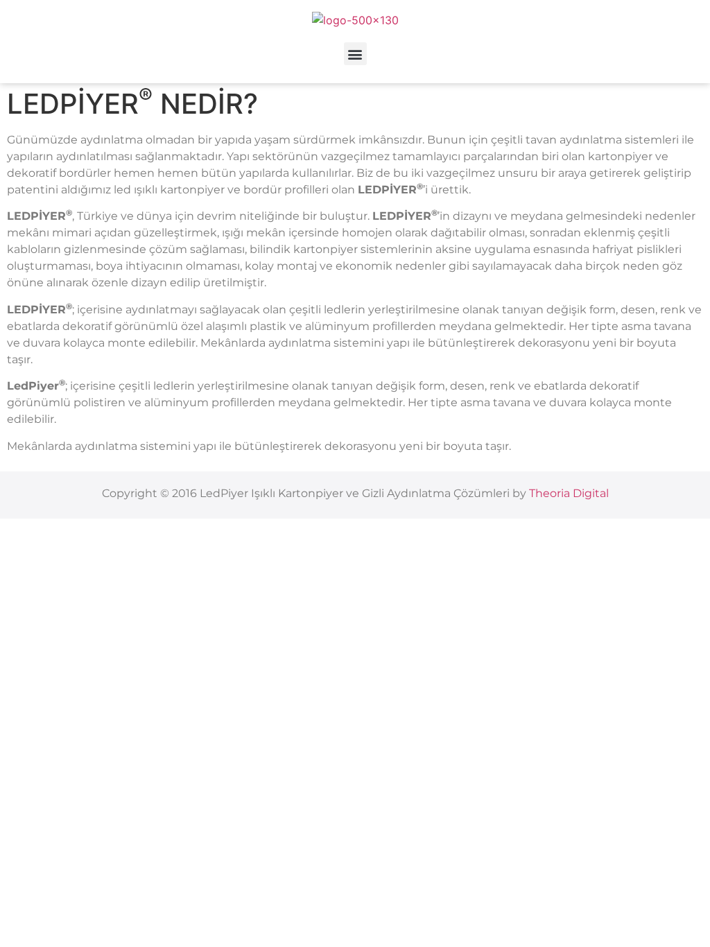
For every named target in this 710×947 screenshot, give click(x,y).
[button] (355, 53)
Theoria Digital (569, 493)
